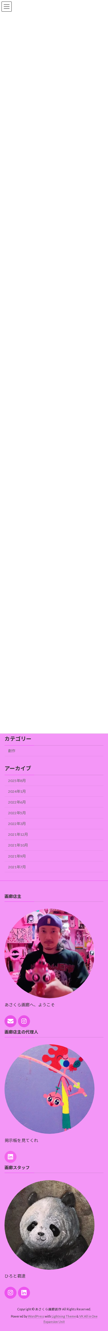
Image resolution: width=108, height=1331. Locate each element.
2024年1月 (17, 791)
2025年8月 (17, 780)
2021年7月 (17, 866)
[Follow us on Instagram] (24, 1021)
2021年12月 (18, 834)
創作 (11, 751)
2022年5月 (17, 813)
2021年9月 (17, 856)
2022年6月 (17, 802)
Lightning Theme (64, 1316)
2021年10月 (18, 845)
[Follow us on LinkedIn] (10, 1157)
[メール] (10, 1021)
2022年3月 (17, 823)
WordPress (36, 1316)
